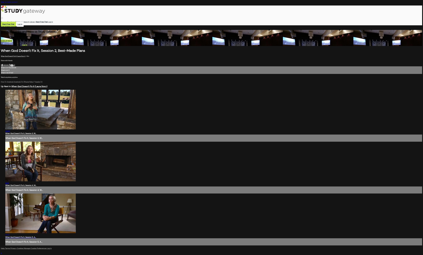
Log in (24, 45)
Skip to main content (9, 2)
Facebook (5, 65)
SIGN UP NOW (6, 41)
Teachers (11, 22)
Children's (19, 22)
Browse (4, 22)
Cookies (20, 248)
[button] (2, 18)
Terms (7, 248)
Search (26, 22)
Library (32, 22)
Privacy (13, 248)
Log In (50, 22)
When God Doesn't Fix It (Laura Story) (13, 56)
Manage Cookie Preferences (35, 248)
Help (3, 248)
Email (13, 65)
